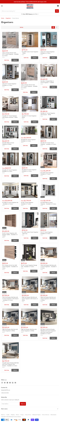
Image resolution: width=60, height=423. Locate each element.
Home (2, 18)
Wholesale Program (36, 414)
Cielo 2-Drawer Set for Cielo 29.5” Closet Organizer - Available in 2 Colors (10, 54)
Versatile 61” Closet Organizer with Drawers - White (48, 113)
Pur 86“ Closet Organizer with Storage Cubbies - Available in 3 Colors (9, 234)
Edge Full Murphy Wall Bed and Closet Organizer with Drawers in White (30, 299)
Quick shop (6, 60)
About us (3, 414)
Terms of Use (28, 414)
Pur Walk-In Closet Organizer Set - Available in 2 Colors (10, 203)
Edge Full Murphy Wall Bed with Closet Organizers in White (29, 330)
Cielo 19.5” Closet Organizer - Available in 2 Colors (48, 52)
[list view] (56, 27)
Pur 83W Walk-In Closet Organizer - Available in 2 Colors (48, 203)
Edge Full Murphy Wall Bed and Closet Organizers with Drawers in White (48, 299)
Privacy (22, 414)
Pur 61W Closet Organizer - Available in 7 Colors (47, 173)
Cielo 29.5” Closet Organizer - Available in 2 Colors (9, 84)
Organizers (8, 18)
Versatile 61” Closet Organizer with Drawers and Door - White (9, 116)
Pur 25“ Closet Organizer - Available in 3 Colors (47, 232)
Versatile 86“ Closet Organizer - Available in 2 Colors (28, 140)
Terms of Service (45, 414)
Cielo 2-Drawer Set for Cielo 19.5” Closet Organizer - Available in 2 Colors (29, 86)
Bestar (3, 57)
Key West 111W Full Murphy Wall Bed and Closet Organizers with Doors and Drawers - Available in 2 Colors (48, 331)
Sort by (21, 27)
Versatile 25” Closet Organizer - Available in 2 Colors (10, 170)
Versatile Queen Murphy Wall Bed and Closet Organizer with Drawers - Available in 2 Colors (10, 364)
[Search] (57, 11)
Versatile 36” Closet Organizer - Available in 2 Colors (29, 170)
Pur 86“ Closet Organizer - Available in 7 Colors (27, 203)
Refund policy (53, 414)
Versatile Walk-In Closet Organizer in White (8, 143)
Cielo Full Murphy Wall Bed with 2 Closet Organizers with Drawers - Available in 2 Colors (10, 299)
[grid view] (53, 27)
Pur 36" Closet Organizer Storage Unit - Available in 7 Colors (29, 266)
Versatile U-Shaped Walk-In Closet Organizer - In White (47, 81)
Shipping (12, 414)
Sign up (23, 403)
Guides (7, 414)
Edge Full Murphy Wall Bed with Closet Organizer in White (10, 330)
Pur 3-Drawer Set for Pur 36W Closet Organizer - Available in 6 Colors (10, 267)
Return (17, 414)
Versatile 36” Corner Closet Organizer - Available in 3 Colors (48, 143)
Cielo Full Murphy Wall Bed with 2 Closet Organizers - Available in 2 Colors (49, 267)
